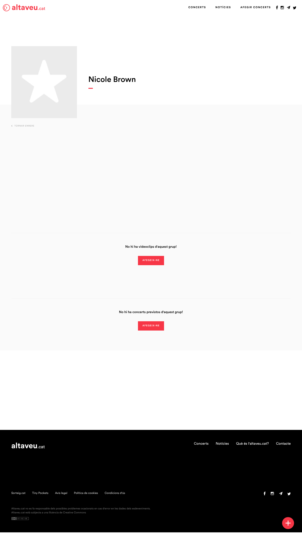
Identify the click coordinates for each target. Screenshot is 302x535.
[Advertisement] (151, 173)
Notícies (223, 7)
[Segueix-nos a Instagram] (282, 8)
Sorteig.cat (18, 493)
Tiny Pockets (40, 493)
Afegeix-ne (151, 260)
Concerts (197, 7)
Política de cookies (86, 493)
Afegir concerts (255, 7)
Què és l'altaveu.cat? (252, 444)
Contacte (283, 444)
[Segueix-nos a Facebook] (277, 8)
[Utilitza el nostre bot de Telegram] (288, 8)
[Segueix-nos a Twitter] (294, 8)
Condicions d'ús (115, 493)
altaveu (28, 7)
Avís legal (61, 493)
